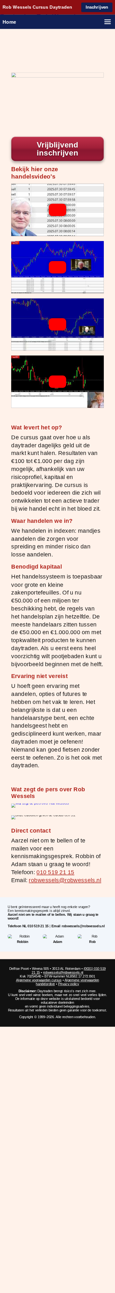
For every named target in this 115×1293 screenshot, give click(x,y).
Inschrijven (97, 7)
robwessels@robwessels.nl (65, 880)
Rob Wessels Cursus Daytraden (37, 7)
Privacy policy (68, 984)
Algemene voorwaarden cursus (38, 980)
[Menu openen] (107, 22)
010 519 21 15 (55, 872)
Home (9, 21)
